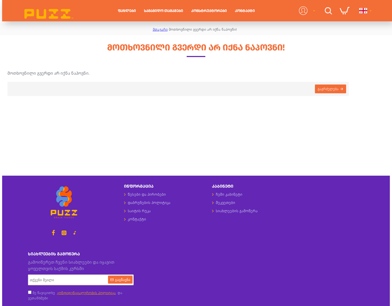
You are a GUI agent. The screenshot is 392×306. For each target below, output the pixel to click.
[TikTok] (75, 233)
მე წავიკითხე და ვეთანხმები (75, 295)
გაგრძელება (328, 89)
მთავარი (160, 29)
